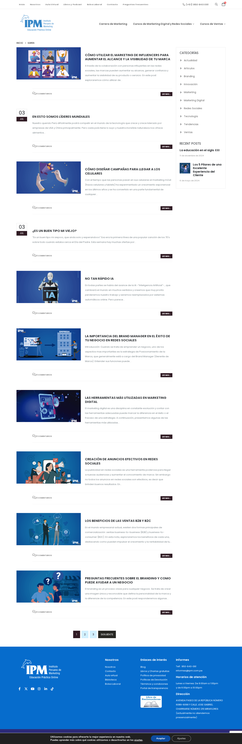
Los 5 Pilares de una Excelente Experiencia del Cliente (207, 170)
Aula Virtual (51, 4)
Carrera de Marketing (113, 24)
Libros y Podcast (72, 4)
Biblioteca (111, 679)
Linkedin (45, 688)
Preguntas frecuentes (135, 4)
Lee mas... (166, 94)
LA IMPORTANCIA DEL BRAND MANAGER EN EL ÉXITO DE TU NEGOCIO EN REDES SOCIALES (127, 338)
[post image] (48, 63)
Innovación (191, 84)
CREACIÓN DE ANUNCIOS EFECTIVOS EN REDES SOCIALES (121, 461)
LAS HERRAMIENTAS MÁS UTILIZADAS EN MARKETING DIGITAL (125, 399)
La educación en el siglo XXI (200, 150)
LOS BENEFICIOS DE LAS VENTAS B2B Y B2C (118, 520)
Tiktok (52, 688)
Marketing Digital (194, 100)
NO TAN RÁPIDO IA (99, 278)
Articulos (189, 68)
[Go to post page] (185, 168)
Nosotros (35, 4)
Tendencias (191, 124)
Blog (143, 667)
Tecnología (191, 116)
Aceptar (160, 738)
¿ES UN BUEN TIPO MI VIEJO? (54, 231)
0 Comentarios (44, 93)
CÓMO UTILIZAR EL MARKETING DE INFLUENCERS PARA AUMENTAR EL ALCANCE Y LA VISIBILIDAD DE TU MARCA (127, 57)
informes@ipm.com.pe (189, 670)
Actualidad (190, 60)
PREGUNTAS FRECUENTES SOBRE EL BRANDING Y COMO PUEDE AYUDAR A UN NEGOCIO (128, 580)
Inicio (22, 4)
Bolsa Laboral (94, 4)
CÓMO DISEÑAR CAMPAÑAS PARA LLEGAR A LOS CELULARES (122, 171)
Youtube (32, 688)
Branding (189, 76)
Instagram (39, 688)
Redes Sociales (193, 108)
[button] (216, 4)
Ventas (188, 132)
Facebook (19, 688)
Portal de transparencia (154, 688)
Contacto (112, 4)
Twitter (26, 688)
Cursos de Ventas (211, 24)
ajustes (138, 740)
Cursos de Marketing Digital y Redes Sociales (162, 24)
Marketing (190, 92)
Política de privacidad (153, 675)
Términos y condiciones (154, 684)
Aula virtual (111, 675)
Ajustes (181, 738)
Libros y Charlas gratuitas (154, 671)
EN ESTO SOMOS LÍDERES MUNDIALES (61, 116)
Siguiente (107, 634)
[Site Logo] (38, 24)
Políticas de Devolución (153, 679)
